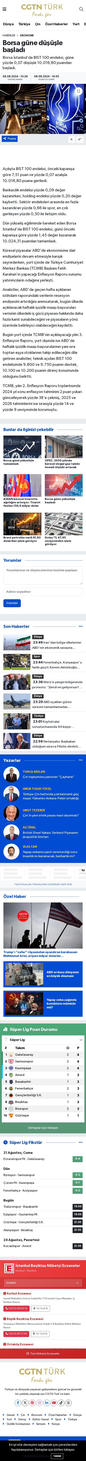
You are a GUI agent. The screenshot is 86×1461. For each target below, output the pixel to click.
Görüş (22, 1419)
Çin (37, 24)
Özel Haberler (56, 24)
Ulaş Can (30, 846)
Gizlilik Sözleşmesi (18, 1423)
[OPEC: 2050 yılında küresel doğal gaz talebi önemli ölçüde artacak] (64, 446)
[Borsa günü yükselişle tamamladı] (22, 446)
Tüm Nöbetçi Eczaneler (44, 1353)
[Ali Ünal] (11, 832)
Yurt (76, 24)
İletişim (40, 1423)
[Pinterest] (32, 1403)
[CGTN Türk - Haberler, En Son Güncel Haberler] (42, 9)
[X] (25, 1403)
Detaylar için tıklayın (43, 1128)
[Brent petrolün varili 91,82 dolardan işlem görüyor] (22, 524)
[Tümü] (81, 626)
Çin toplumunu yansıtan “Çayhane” (49, 777)
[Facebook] (18, 1403)
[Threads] (68, 1403)
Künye (56, 1423)
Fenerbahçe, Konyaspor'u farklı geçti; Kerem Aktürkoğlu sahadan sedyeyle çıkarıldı (57, 665)
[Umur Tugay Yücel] (11, 793)
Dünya (8, 24)
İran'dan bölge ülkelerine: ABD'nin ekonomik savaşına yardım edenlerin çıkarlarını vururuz (57, 645)
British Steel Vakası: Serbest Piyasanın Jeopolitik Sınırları (50, 835)
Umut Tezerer (34, 810)
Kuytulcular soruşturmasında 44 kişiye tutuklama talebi (51, 724)
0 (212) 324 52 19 (18, 1308)
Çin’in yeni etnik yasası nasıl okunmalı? (51, 815)
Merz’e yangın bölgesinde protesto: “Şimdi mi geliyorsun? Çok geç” (57, 685)
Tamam (57, 1456)
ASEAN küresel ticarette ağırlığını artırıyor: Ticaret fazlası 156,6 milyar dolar (21, 502)
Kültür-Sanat (41, 1419)
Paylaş (12, 138)
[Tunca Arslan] (11, 774)
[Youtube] (54, 1403)
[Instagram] (39, 1403)
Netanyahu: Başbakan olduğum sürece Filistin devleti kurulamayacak (55, 744)
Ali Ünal (29, 827)
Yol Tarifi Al (42, 1308)
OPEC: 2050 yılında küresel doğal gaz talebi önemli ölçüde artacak (62, 464)
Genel (11, 1415)
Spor (37, 656)
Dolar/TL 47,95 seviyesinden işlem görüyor (58, 541)
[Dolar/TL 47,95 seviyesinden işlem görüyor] (64, 524)
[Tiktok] (61, 1403)
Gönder (12, 603)
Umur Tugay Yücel (37, 788)
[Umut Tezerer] (11, 813)
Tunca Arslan (34, 771)
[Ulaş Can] (11, 851)
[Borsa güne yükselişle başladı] (64, 485)
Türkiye (24, 24)
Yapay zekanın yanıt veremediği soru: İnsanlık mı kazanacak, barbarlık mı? (50, 854)
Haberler (9, 35)
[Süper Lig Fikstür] (81, 1142)
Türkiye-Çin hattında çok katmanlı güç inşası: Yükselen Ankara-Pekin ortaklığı (51, 796)
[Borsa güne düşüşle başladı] (43, 109)
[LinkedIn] (46, 1403)
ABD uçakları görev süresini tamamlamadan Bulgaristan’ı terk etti (52, 705)
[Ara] (81, 9)
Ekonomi (27, 35)
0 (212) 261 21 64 (18, 1334)
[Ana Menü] (4, 9)
